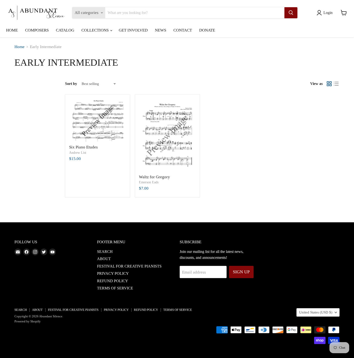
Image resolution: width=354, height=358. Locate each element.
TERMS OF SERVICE (115, 288)
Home (19, 47)
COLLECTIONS (95, 30)
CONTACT (182, 30)
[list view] (336, 83)
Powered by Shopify (27, 321)
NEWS (160, 30)
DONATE (207, 30)
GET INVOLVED (133, 30)
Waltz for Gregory (154, 177)
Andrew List (77, 152)
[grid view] (329, 83)
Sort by (71, 84)
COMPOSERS (37, 30)
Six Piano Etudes (83, 147)
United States (315, 312)
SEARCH (105, 251)
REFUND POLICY (112, 281)
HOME (12, 30)
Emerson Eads (148, 182)
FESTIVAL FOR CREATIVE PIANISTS (129, 266)
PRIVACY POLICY (113, 273)
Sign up (241, 271)
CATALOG (65, 30)
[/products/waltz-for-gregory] (167, 135)
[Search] (290, 12)
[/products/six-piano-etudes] (97, 120)
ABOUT (104, 259)
